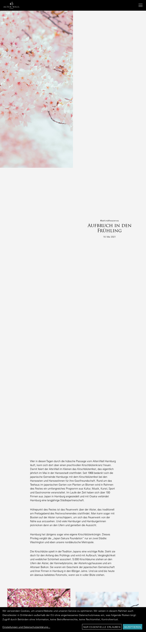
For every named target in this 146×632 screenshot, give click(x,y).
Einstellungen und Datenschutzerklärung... (26, 627)
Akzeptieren (132, 627)
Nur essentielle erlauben (101, 627)
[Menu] (139, 5)
